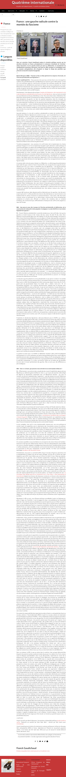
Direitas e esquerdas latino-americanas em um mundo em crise (32, 751)
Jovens (33, 775)
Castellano (3, 69)
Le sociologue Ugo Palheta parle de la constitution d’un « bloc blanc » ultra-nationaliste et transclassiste (41, 474)
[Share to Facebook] (36, 16)
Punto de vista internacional (22, 765)
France (19, 31)
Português (3, 77)
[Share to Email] (44, 16)
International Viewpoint (22, 762)
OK (13, 14)
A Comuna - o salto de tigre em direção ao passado (6, 49)
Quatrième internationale (33, 3)
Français (2, 65)
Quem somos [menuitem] (10, 11)
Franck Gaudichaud (22, 58)
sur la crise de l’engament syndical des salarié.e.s (46, 547)
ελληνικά (3, 79)
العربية (2, 73)
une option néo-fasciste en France (31, 450)
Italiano (2, 71)
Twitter (18, 774)
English (2, 67)
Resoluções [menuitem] (21, 11)
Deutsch (2, 75)
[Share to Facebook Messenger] (41, 16)
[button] (46, 16)
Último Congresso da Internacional (38, 763)
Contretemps (19, 724)
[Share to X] (39, 16)
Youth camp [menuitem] (51, 11)
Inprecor (18, 769)
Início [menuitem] (3, 11)
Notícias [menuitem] (31, 11)
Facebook (18, 771)
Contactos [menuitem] (42, 11)
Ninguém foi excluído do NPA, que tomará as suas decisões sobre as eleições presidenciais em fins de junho (7, 41)
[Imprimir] (47, 741)
